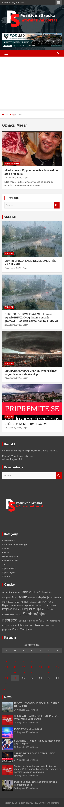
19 (23, 672)
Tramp (14, 625)
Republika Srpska (34, 609)
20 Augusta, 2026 (12, 378)
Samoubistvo (8, 615)
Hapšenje (43, 597)
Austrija (16, 592)
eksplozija (32, 598)
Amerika (7, 592)
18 (15, 672)
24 (6, 678)
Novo (8, 697)
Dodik (22, 597)
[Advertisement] (32, 83)
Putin (16, 609)
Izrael (17, 602)
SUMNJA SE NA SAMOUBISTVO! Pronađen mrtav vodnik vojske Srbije (36, 717)
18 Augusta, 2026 (12, 428)
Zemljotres (26, 629)
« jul (4, 689)
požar (46, 605)
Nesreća (20, 606)
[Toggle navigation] (6, 53)
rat (21, 609)
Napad (5, 605)
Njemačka (29, 605)
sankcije (18, 615)
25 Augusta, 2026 (12, 268)
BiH (14, 597)
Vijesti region (8, 572)
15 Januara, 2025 (12, 177)
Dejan (25, 177)
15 (49, 667)
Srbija (43, 620)
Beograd (6, 597)
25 (15, 678)
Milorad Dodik (35, 602)
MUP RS (50, 602)
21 (40, 672)
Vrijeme (9, 254)
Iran (4, 601)
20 (32, 672)
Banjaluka (46, 592)
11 (15, 667)
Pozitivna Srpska (10, 560)
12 (23, 667)
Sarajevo (22, 621)
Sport (5, 564)
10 (6, 667)
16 (57, 667)
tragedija (5, 626)
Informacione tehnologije (14, 544)
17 (6, 672)
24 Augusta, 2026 (22, 760)
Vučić (15, 629)
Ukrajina (39, 625)
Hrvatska (56, 597)
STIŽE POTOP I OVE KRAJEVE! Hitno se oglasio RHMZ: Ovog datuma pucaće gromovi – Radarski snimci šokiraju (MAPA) (31, 318)
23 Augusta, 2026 (12, 325)
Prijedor (53, 606)
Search (57, 205)
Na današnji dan (10, 556)
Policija (38, 606)
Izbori (10, 602)
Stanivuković (55, 621)
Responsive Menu (59, 2)
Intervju (5, 548)
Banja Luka (31, 592)
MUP (44, 602)
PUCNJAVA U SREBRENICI (28, 728)
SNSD (35, 621)
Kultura (5, 552)
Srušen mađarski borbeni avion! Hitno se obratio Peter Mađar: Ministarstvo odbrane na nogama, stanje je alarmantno (37, 769)
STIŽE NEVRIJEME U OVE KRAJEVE (25, 423)
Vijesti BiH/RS (9, 568)
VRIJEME (10, 217)
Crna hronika (12, 163)
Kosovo (25, 602)
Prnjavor (7, 609)
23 (57, 672)
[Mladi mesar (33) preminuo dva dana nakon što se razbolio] (32, 149)
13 (32, 667)
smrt (29, 620)
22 (49, 672)
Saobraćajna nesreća (24, 617)
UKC (30, 626)
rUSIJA (49, 609)
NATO (13, 605)
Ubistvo (23, 625)
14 (40, 667)
